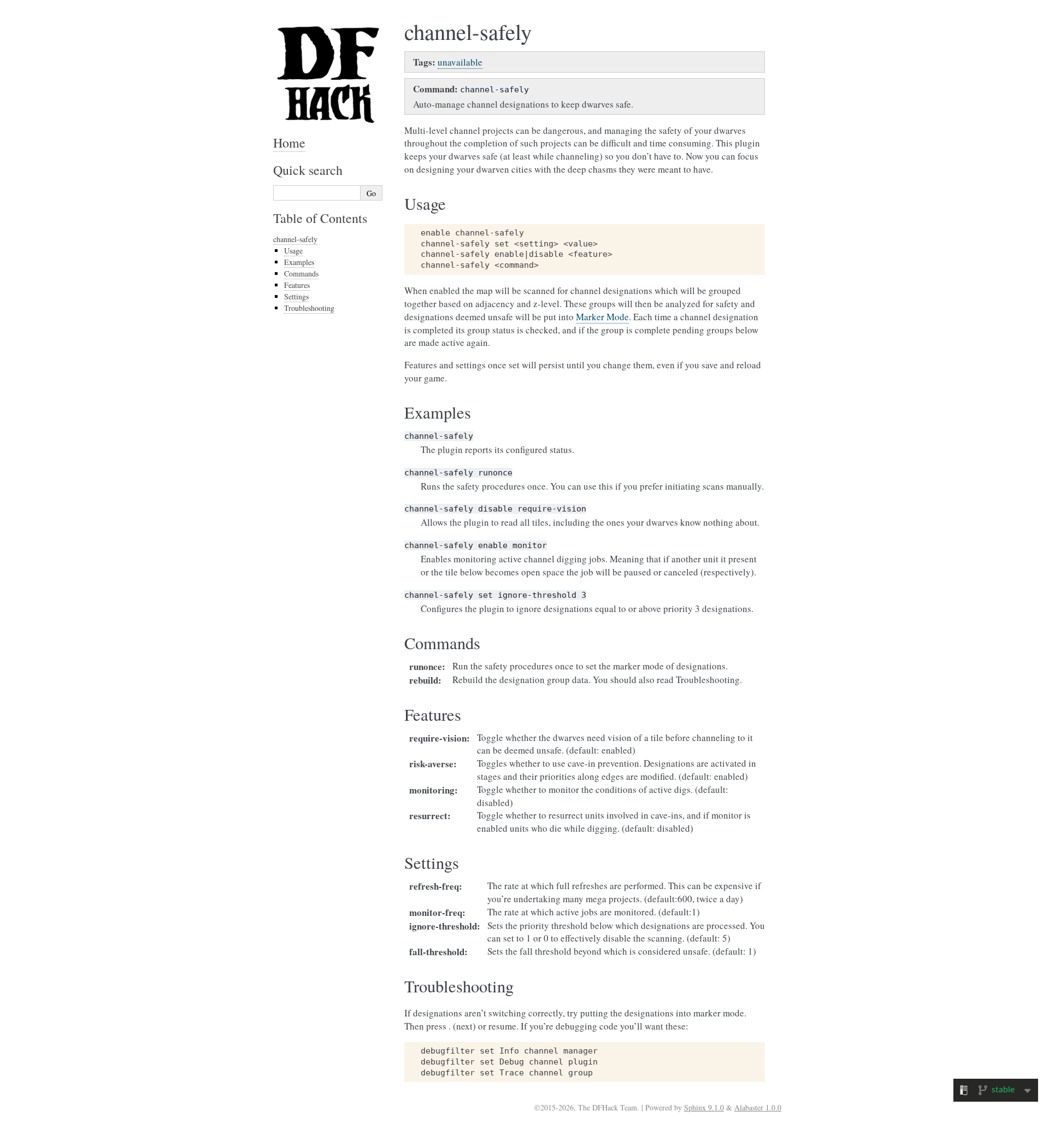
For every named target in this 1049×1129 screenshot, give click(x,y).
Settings (296, 296)
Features (297, 285)
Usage (293, 250)
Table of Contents (320, 218)
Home (289, 142)
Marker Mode (602, 316)
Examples (299, 262)
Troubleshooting (309, 308)
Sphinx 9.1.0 (704, 1107)
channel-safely (295, 239)
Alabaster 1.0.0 (757, 1107)
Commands (301, 273)
